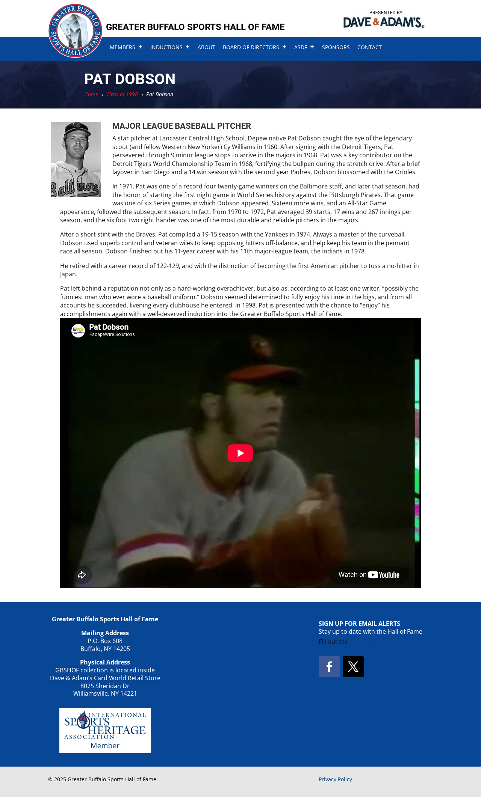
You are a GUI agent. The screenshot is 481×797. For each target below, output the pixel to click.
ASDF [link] (300, 47)
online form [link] (365, 641)
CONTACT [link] (369, 47)
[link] (75, 55)
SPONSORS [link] (336, 47)
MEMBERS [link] (122, 47)
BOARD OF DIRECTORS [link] (251, 47)
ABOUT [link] (206, 47)
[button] (329, 666)
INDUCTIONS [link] (166, 47)
